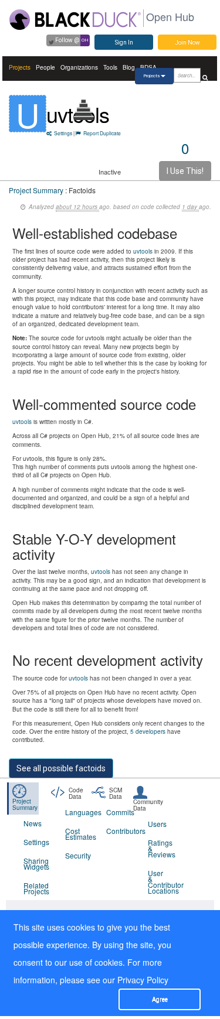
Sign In (124, 42)
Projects (20, 67)
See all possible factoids (61, 768)
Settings (63, 132)
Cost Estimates (78, 834)
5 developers (147, 731)
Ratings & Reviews (161, 848)
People (45, 67)
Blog (129, 67)
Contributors (119, 831)
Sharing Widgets (36, 863)
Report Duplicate (102, 132)
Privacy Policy (142, 980)
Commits (119, 812)
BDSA (148, 67)
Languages (78, 812)
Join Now (187, 42)
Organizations (79, 67)
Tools (110, 67)
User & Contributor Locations (161, 881)
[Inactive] (84, 110)
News (32, 823)
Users (157, 824)
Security (78, 855)
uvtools (143, 251)
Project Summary (36, 190)
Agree (160, 999)
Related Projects (36, 888)
